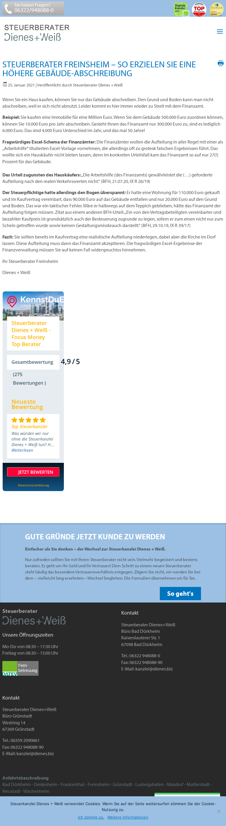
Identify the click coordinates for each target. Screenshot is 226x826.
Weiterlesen (22, 450)
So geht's (180, 593)
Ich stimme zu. (91, 817)
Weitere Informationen (127, 817)
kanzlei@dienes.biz (154, 669)
